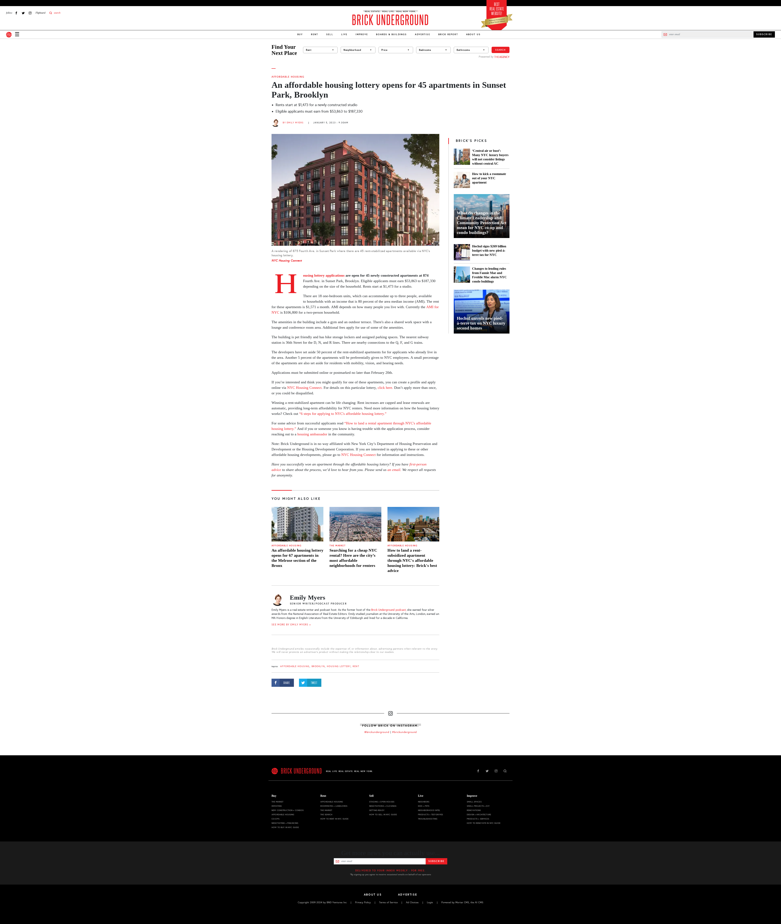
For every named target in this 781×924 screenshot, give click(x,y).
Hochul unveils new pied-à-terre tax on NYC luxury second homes (481, 323)
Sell (329, 34)
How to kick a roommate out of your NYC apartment (489, 178)
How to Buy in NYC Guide (285, 827)
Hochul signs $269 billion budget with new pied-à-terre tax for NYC (489, 251)
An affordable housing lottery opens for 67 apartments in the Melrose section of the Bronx (297, 558)
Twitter (23, 13)
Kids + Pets (424, 806)
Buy (300, 34)
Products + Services (478, 818)
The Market (337, 546)
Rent (314, 34)
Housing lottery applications (324, 275)
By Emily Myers (293, 122)
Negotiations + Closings (382, 806)
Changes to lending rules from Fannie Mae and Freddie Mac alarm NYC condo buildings (489, 275)
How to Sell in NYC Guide (383, 814)
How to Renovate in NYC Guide (483, 823)
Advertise (422, 34)
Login (430, 902)
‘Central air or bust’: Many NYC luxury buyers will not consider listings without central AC (490, 157)
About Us (473, 34)
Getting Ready (376, 810)
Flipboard (40, 12)
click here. (385, 388)
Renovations (474, 810)
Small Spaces (474, 801)
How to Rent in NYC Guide (334, 818)
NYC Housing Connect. (305, 388)
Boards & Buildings (391, 34)
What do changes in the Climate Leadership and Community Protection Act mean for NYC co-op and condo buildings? (481, 223)
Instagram (30, 13)
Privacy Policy (363, 902)
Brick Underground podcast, (388, 610)
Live (344, 34)
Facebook (16, 13)
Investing (277, 806)
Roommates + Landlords (333, 806)
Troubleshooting (427, 818)
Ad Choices (412, 902)
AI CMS (479, 902)
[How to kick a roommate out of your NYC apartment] (462, 180)
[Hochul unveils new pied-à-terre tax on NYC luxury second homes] (481, 312)
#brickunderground (404, 732)
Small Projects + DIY (478, 806)
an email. (394, 470)
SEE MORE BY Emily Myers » (291, 624)
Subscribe (436, 861)
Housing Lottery (339, 666)
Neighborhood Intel (429, 810)
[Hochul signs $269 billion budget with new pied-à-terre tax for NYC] (462, 252)
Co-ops (275, 818)
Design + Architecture (479, 814)
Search (500, 49)
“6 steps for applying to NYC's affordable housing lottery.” (342, 414)
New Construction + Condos (288, 810)
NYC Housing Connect (287, 260)
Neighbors (423, 801)
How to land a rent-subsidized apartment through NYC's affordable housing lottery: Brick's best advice (412, 560)
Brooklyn (318, 666)
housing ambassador (312, 434)
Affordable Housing (288, 77)
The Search (326, 814)
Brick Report (448, 34)
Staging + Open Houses (381, 801)
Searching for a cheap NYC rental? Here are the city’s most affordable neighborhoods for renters (353, 558)
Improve (362, 34)
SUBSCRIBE (764, 34)
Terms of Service (388, 902)
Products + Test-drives (430, 814)
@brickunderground (376, 732)
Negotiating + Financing (285, 823)
